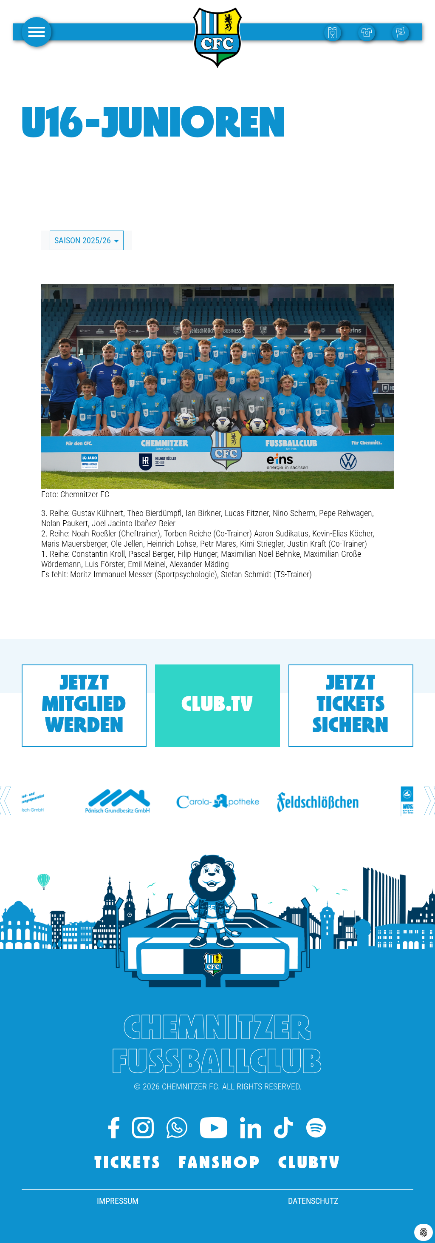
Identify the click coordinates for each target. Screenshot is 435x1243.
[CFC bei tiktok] (283, 1127)
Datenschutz (313, 1201)
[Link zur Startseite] (217, 65)
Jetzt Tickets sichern (351, 705)
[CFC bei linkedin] (250, 1127)
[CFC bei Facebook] (113, 1127)
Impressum (117, 1201)
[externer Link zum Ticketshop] (334, 32)
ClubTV (309, 1163)
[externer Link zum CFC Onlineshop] (368, 32)
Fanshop (219, 1163)
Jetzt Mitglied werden (84, 705)
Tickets (127, 1163)
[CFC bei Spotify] (316, 1127)
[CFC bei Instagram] (142, 1127)
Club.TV (217, 705)
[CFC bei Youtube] (214, 1127)
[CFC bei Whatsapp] (177, 1127)
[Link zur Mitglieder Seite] (402, 32)
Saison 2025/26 (83, 240)
